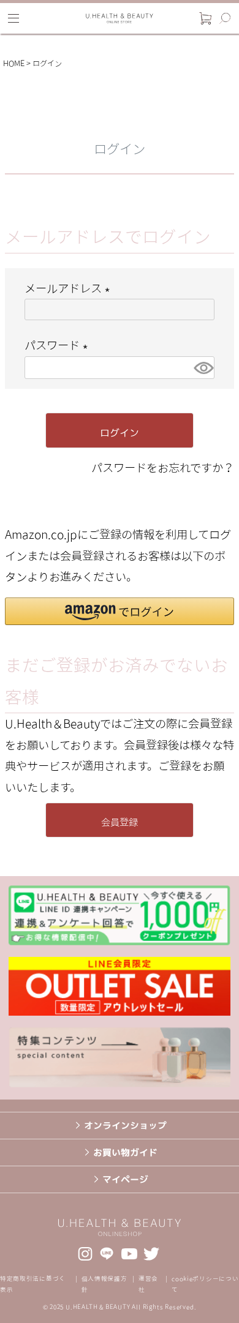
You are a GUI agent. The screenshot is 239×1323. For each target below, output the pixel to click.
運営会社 (148, 1283)
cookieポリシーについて (205, 1283)
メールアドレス (70, 288)
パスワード (59, 345)
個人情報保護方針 (104, 1283)
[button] (119, 611)
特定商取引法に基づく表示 (33, 1283)
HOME (14, 63)
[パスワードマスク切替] (202, 367)
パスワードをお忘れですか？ (162, 467)
